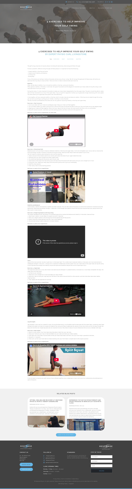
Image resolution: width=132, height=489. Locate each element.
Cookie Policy (75, 478)
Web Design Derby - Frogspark (66, 483)
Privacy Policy (56, 478)
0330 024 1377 (90, 2)
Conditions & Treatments (78, 8)
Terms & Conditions (66, 478)
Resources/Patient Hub (105, 8)
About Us (92, 8)
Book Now (26, 464)
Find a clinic (64, 8)
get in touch (74, 378)
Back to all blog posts (66, 434)
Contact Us (71, 1)
